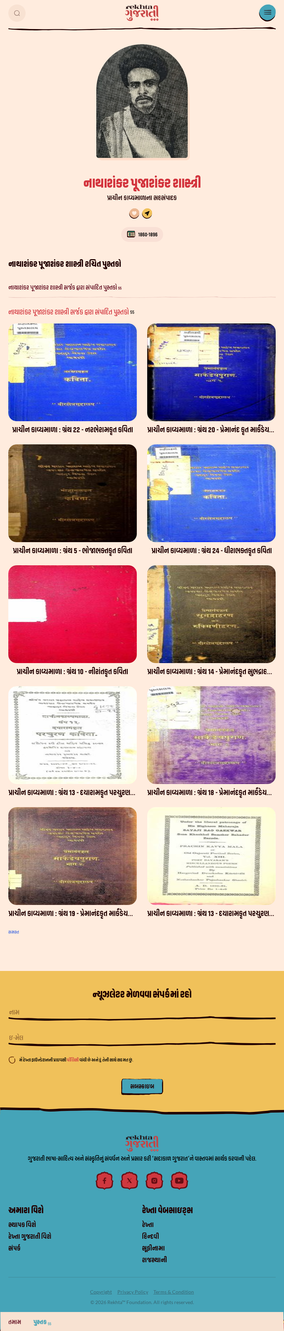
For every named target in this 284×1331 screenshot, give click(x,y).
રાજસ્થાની (154, 1260)
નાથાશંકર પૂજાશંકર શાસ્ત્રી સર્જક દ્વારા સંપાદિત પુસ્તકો (65, 287)
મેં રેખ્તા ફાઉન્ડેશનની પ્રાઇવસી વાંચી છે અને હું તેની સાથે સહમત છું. (76, 1060)
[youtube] (179, 1180)
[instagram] (154, 1180)
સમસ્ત (13, 932)
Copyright (101, 1292)
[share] (147, 213)
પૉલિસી (73, 1060)
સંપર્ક (14, 1248)
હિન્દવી (150, 1236)
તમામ (15, 1322)
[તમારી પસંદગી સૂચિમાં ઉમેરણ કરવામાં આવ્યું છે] (134, 213)
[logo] (142, 12)
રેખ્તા (148, 1225)
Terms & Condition (173, 1292)
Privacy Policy (132, 1292)
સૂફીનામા (153, 1248)
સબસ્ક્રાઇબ (142, 1086)
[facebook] (104, 1180)
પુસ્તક (42, 1322)
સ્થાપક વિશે (22, 1225)
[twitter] (129, 1180)
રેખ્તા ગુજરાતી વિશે (29, 1236)
